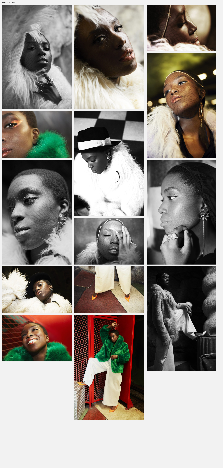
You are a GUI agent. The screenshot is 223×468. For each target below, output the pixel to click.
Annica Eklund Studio (9, 2)
